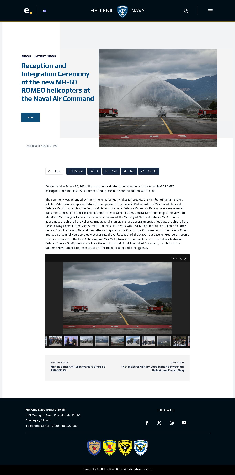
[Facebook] (146, 423)
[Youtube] (184, 423)
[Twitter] (159, 423)
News (26, 56)
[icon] (210, 11)
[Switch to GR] (44, 10)
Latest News (45, 56)
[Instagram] (171, 423)
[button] (186, 11)
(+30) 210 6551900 (65, 425)
